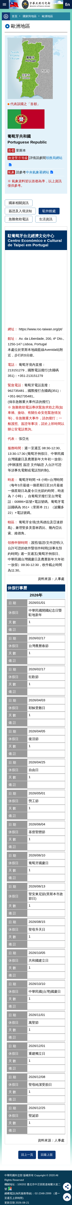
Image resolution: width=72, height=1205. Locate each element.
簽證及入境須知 (20, 211)
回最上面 (47, 1154)
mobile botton (4, 4)
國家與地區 (30, 16)
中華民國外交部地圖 (10, 1188)
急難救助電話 (19, 219)
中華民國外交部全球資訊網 (36, 4)
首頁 (14, 16)
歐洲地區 (47, 16)
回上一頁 (27, 1154)
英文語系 (67, 4)
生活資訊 (45, 219)
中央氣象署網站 (37, 172)
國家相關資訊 (19, 203)
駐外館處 (49, 211)
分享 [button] (67, 1186)
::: (5, 1163)
